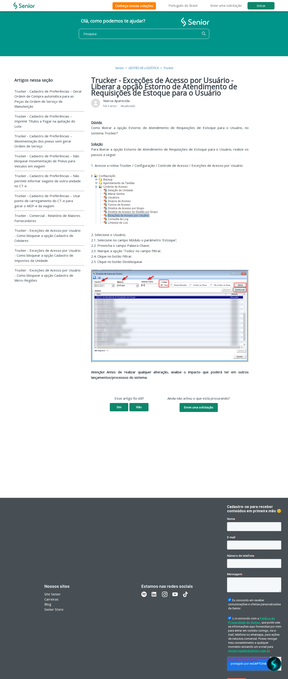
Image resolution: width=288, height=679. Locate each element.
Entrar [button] (261, 6)
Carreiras (51, 599)
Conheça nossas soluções (134, 6)
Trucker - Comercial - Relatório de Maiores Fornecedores (47, 218)
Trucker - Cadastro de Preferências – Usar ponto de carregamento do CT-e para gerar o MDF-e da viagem (47, 201)
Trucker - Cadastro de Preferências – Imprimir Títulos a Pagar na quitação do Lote (44, 121)
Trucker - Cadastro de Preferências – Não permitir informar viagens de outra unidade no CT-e (47, 181)
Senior (119, 68)
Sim (119, 407)
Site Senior (52, 594)
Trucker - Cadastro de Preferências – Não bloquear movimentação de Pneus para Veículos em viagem (46, 161)
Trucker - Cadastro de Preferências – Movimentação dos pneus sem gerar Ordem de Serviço (43, 141)
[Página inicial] (24, 5)
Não (139, 407)
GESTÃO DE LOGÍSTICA (143, 68)
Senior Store (53, 609)
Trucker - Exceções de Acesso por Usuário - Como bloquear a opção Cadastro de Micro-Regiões (47, 275)
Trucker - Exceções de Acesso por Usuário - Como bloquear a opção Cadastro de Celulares (47, 235)
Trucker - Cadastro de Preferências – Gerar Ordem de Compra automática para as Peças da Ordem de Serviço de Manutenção (48, 99)
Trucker (168, 68)
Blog (47, 604)
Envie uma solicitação (226, 5)
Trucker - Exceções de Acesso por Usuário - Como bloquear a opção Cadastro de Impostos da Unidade (47, 255)
